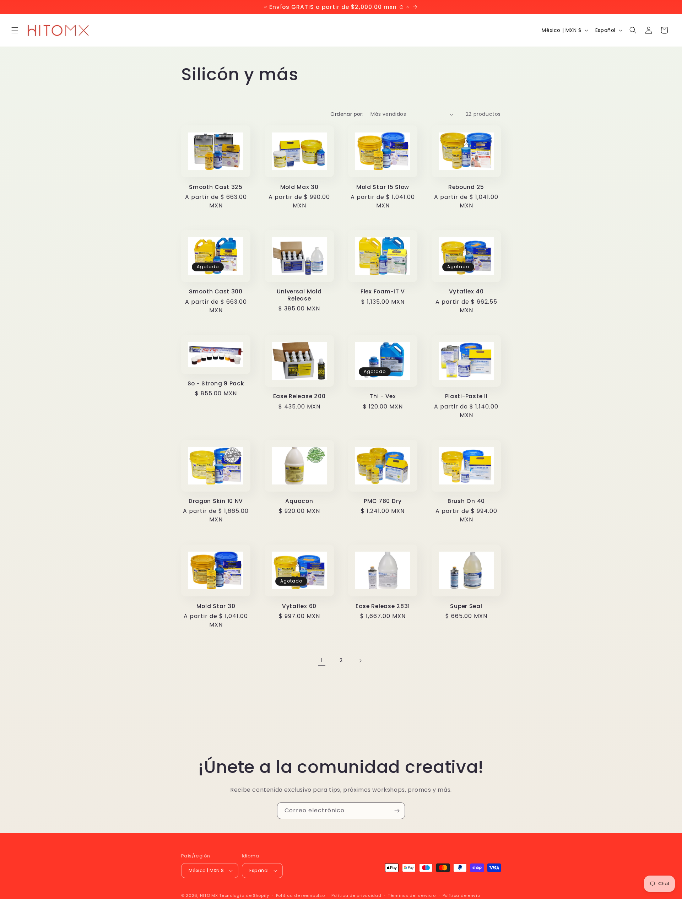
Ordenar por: (346, 114)
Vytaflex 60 (299, 605)
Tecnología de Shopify (244, 895)
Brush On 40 (466, 501)
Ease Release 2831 (383, 605)
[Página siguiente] (360, 660)
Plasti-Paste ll (466, 396)
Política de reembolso (300, 895)
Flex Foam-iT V (383, 291)
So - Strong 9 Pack (216, 383)
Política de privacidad (356, 895)
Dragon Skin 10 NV (216, 501)
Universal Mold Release (299, 295)
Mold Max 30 (299, 187)
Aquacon (299, 501)
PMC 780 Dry (383, 501)
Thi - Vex (382, 396)
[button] (15, 30)
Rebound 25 (466, 187)
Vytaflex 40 (466, 291)
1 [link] (322, 660)
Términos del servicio (412, 895)
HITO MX (209, 895)
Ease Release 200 (299, 396)
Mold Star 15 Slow (382, 187)
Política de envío (461, 895)
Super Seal (466, 605)
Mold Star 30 (216, 605)
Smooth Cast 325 (216, 187)
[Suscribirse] (397, 810)
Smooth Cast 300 (216, 291)
